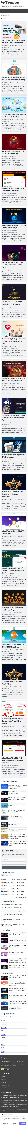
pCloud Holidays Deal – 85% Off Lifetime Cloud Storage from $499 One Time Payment (13, 570)
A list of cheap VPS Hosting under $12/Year (11, 904)
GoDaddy (5, 894)
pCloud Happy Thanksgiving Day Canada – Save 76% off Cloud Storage (12, 721)
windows (3, 1020)
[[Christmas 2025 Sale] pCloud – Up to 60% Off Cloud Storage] (14, 142)
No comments (6, 47)
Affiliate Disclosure (5, 1088)
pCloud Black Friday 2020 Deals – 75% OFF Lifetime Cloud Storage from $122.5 (13, 760)
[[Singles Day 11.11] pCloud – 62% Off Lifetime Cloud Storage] (14, 216)
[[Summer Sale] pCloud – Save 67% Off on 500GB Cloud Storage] (14, 635)
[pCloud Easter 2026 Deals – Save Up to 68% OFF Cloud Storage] (14, 105)
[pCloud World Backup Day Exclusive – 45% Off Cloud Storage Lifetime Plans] (14, 406)
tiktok (2, 1044)
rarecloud (3, 1051)
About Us (3, 1076)
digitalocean (4, 1048)
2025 (2, 1041)
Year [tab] (16, 1016)
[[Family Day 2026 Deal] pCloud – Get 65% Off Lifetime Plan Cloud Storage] (14, 68)
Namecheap (6, 882)
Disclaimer (3, 1082)
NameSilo (5, 891)
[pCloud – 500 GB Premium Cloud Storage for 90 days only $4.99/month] (14, 482)
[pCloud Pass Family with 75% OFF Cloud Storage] (14, 522)
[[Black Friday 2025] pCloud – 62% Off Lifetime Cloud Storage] (14, 179)
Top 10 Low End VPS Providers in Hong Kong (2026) (13, 911)
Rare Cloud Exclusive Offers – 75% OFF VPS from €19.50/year (13, 920)
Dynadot (3, 888)
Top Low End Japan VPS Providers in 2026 (11, 907)
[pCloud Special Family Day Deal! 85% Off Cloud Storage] (14, 445)
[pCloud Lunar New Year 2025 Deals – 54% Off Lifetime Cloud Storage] (14, 369)
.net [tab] (10, 875)
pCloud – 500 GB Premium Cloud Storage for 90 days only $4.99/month (12, 494)
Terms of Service (5, 1085)
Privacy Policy (4, 1079)
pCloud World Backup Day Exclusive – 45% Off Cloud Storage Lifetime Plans (13, 417)
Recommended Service (8, 612)
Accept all (22, 1123)
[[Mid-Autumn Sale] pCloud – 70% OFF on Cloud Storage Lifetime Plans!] (14, 253)
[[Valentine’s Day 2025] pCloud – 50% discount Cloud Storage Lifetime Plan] (14, 329)
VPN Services (6, 307)
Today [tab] (3, 1016)
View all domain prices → (21, 897)
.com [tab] (3, 875)
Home (2, 15)
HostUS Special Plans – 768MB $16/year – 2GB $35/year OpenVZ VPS (12, 925)
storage (3, 1034)
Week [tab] (7, 1016)
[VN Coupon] (10, 2)
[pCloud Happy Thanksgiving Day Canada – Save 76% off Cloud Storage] (14, 709)
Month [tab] (11, 1016)
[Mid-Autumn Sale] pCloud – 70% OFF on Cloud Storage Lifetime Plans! (12, 264)
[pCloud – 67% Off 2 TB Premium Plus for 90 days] (14, 672)
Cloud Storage (6, 45)
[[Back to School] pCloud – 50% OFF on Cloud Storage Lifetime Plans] (14, 31)
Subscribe (14, 867)
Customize (5, 1123)
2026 (2, 1031)
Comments (13, 385)
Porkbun (5, 885)
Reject (14, 1123)
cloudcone (3, 1027)
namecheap (4, 1024)
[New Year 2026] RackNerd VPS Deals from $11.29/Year (11, 915)
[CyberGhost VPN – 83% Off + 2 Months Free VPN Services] (14, 292)
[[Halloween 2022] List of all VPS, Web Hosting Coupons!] (14, 598)
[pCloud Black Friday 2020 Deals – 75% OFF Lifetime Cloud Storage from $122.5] (14, 748)
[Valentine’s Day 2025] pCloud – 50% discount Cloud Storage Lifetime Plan (13, 341)
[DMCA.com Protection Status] (5, 1069)
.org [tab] (7, 875)
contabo (3, 1037)
